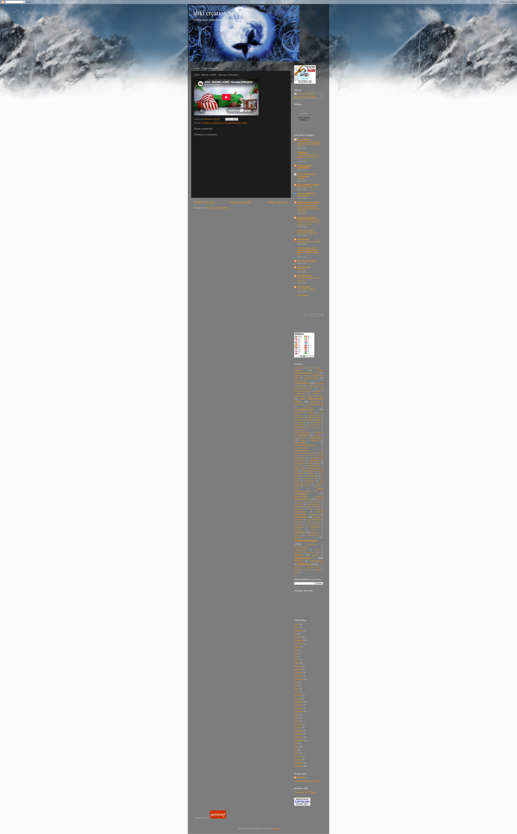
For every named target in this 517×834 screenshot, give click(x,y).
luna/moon (317, 486)
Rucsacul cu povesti (306, 261)
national (300, 520)
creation (302, 440)
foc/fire (310, 463)
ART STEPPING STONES (308, 185)
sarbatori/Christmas (232, 123)
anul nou (300, 386)
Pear (299, 254)
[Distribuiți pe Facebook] (234, 119)
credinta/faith (314, 440)
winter (244, 123)
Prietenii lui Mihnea (306, 194)
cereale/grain (298, 420)
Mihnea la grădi (303, 196)
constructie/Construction (302, 433)
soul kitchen (302, 295)
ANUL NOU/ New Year (313, 386)
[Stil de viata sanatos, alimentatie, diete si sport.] (308, 97)
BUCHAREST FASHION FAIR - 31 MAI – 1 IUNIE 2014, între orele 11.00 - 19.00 (309, 222)
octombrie (298, 676)
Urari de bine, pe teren (305, 289)
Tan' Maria (301, 269)
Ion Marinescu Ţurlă (310, 478)
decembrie (298, 640)
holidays (311, 473)
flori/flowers (314, 461)
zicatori (296, 572)
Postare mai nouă (204, 202)
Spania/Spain (310, 552)
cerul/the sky (319, 420)
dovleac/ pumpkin (314, 455)
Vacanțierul (302, 152)
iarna (304, 476)
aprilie (296, 624)
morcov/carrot (298, 509)
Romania (298, 537)
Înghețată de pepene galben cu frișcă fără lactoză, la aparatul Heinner (309, 144)
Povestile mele (303, 287)
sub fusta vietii (304, 267)
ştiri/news (315, 555)
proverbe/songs (315, 532)
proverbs (297, 535)
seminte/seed (298, 552)
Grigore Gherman (313, 466)
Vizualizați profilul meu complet (307, 781)
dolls (303, 455)
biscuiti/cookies (299, 404)
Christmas (206, 123)
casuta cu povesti (314, 417)
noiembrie (298, 631)
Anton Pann (318, 383)
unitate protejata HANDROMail (304, 167)
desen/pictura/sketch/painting (305, 445)
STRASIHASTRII (304, 276)
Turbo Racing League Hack (307, 233)
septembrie (299, 679)
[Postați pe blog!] (229, 119)
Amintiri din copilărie (301, 375)
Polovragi (297, 530)
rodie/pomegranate (313, 535)
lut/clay (296, 488)
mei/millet (316, 502)
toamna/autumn (316, 561)
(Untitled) (300, 178)
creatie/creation (316, 438)
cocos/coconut (299, 428)
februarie (298, 666)
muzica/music (217, 123)
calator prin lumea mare (308, 202)
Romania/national (305, 540)
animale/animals (311, 378)
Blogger (276, 829)
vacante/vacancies (313, 567)
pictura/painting (299, 527)
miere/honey (298, 504)
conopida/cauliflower (300, 430)
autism (320, 396)
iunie (296, 653)
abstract (297, 370)
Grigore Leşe (299, 468)
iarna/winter (313, 476)
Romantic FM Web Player (305, 792)
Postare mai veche (277, 202)
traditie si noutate (305, 231)
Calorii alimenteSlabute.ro (304, 119)
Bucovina (309, 407)
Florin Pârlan (299, 463)
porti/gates (314, 530)
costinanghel (303, 239)
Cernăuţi (308, 420)
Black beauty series (304, 187)
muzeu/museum (300, 512)
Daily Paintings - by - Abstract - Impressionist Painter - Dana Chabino (308, 250)
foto (318, 463)
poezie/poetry (314, 527)
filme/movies (301, 461)
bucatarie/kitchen (316, 404)
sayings (316, 549)
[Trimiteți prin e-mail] (226, 119)
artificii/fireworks (299, 393)
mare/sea (319, 499)
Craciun (317, 435)
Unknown (301, 777)
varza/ (309, 569)
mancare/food (300, 494)
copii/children (302, 435)
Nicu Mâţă (298, 522)
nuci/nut (308, 522)
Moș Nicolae (314, 509)
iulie (296, 650)
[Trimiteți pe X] (231, 119)
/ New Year (299, 368)
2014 (310, 368)
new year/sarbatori (313, 520)
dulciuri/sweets (299, 458)
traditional (304, 564)
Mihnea (297, 507)
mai (295, 634)
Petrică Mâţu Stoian (313, 525)
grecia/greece (298, 466)
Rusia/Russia (311, 544)
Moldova (318, 507)
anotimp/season (301, 383)
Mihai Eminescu (314, 504)
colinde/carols (314, 427)
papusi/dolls (298, 525)
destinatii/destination (301, 450)
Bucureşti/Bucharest (303, 409)
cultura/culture (300, 443)
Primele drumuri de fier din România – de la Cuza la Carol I (309, 157)
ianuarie (297, 637)
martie (297, 627)
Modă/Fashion (307, 507)
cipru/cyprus (315, 422)
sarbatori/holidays (300, 550)
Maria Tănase (303, 502)
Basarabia (314, 402)
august (297, 647)
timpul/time (298, 561)
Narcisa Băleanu (317, 517)
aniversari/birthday (300, 380)
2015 (318, 368)
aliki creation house (218, 12)
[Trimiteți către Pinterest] (236, 119)
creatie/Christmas (300, 438)
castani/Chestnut (299, 417)
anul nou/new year (303, 389)
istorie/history (309, 481)
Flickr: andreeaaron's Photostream (306, 175)
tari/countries (302, 558)
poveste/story (300, 532)
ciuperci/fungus (299, 425)
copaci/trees (318, 433)
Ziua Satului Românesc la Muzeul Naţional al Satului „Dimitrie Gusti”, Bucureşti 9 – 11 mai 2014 (308, 207)
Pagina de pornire (240, 202)
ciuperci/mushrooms (314, 425)
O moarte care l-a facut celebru (309, 242)
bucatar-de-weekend (306, 218)
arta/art (317, 391)
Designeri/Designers (301, 448)
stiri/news (298, 555)
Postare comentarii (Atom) (217, 208)
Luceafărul (306, 486)
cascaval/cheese (314, 415)
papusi (318, 522)
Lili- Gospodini (304, 139)
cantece (311, 412)
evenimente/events (316, 458)
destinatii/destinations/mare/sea (304, 453)
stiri (319, 552)
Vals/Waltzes (298, 569)
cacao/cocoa (298, 412)
